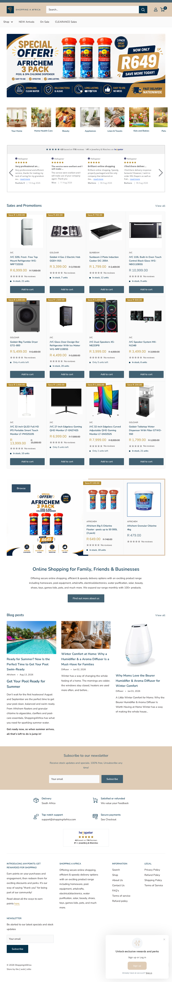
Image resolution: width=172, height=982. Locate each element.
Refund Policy (152, 864)
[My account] (155, 9)
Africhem (92, 511)
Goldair (54, 242)
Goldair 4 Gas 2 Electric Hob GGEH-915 (65, 248)
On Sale (44, 21)
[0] (162, 10)
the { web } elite (23, 958)
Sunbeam (94, 242)
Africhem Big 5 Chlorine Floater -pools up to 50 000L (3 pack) (102, 519)
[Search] (143, 9)
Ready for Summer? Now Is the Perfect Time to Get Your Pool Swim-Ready (28, 654)
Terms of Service (153, 874)
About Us (117, 869)
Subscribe (112, 768)
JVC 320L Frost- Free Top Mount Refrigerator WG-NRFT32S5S (24, 250)
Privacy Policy (152, 859)
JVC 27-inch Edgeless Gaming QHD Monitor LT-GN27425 (66, 418)
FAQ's (115, 880)
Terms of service (121, 885)
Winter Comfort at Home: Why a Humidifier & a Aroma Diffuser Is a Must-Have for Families (85, 648)
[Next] (165, 107)
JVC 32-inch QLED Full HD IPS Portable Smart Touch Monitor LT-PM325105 (24, 420)
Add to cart (27, 278)
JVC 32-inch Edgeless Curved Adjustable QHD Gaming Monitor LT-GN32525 (105, 420)
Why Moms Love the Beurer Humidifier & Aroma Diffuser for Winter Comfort (138, 670)
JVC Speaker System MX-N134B (143, 333)
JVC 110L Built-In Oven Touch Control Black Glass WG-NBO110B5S (145, 250)
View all (160, 195)
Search (116, 859)
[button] (11, 158)
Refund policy (120, 890)
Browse (21, 478)
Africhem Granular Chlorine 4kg (142, 517)
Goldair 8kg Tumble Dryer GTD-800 (24, 333)
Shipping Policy (153, 869)
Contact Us (118, 874)
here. (17, 893)
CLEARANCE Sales (66, 21)
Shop (6, 21)
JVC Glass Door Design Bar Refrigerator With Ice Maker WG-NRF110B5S (65, 335)
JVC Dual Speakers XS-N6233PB (102, 333)
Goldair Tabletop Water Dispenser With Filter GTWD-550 (145, 420)
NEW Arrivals (26, 21)
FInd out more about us (86, 587)
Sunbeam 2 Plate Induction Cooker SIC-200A (104, 248)
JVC (11, 242)
